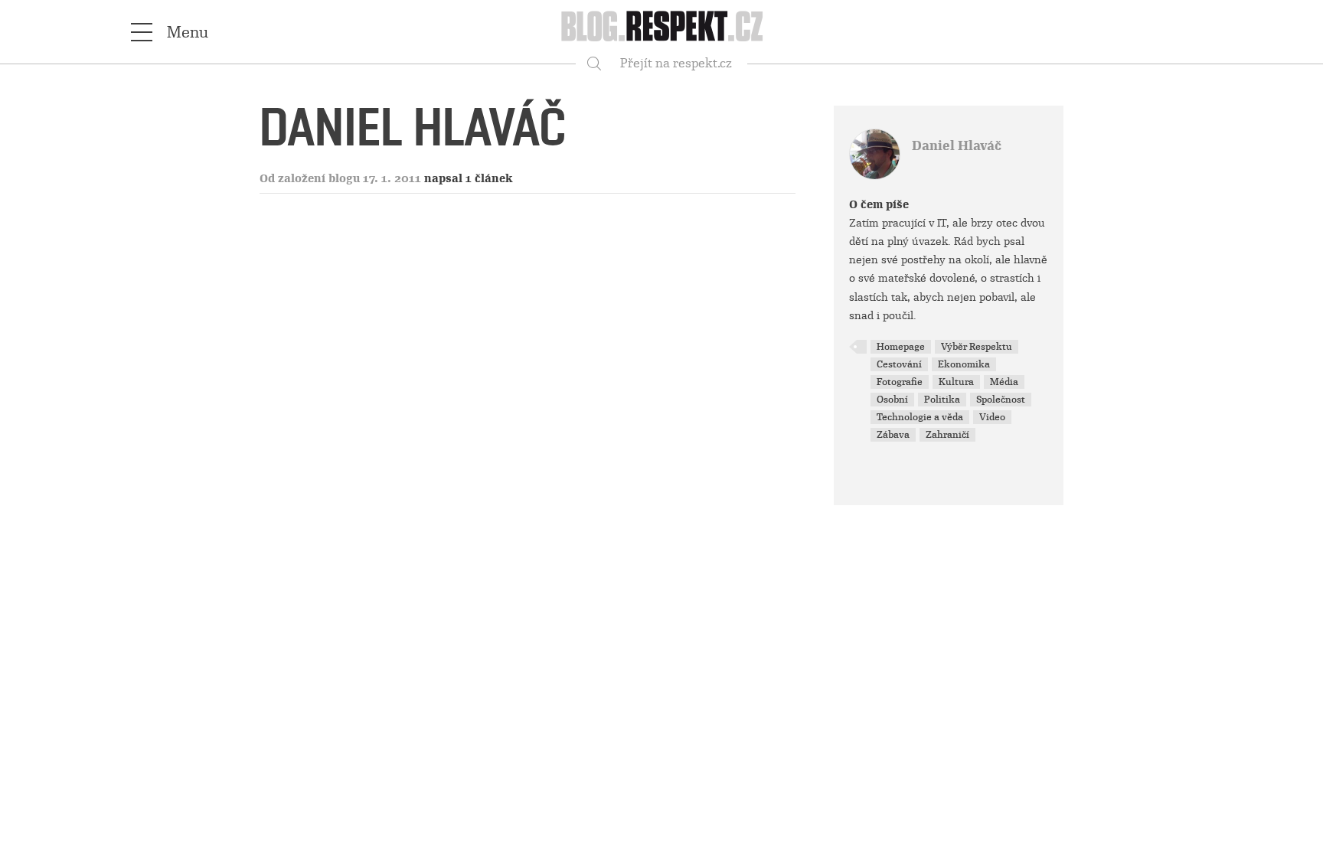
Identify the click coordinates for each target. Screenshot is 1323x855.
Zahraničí (947, 435)
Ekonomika (964, 364)
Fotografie (900, 382)
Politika (942, 399)
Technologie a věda (920, 417)
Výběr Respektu (976, 347)
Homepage (901, 347)
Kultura (956, 382)
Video (992, 417)
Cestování (899, 364)
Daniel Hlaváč (956, 146)
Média (1004, 382)
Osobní (892, 399)
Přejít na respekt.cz (676, 63)
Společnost (1000, 399)
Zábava (893, 435)
